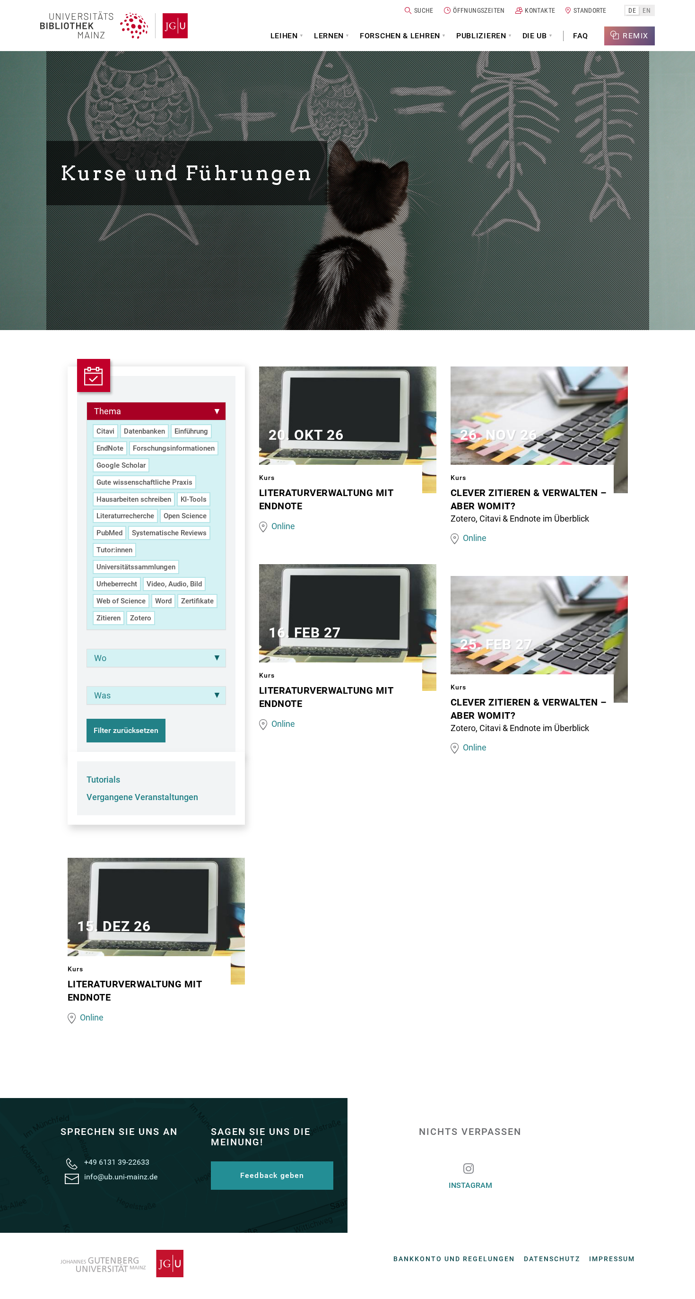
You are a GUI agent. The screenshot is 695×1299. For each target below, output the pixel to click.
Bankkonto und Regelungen (454, 1259)
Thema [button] (107, 411)
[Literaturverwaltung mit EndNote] (347, 431)
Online (283, 526)
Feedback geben (272, 1175)
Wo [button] (100, 658)
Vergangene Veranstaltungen (142, 797)
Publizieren (481, 35)
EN (647, 10)
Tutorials (103, 780)
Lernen (329, 35)
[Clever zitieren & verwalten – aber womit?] (539, 431)
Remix (636, 35)
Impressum (612, 1259)
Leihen (284, 35)
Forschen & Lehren (400, 35)
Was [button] (102, 695)
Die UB (534, 35)
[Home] (94, 25)
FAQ (580, 35)
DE (632, 10)
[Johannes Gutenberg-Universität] (171, 25)
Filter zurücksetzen (126, 730)
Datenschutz (552, 1259)
